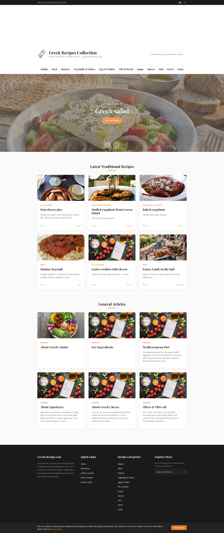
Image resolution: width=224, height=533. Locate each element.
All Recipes (85, 468)
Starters (65, 69)
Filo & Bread (126, 69)
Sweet (170, 69)
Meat (54, 69)
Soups (140, 69)
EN (180, 2)
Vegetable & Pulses (84, 69)
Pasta (180, 69)
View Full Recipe (112, 120)
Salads (44, 69)
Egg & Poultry (107, 69)
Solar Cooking (86, 477)
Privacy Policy (86, 482)
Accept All (178, 528)
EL (185, 3)
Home (83, 464)
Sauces (151, 69)
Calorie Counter (87, 473)
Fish (161, 69)
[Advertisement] (112, 29)
